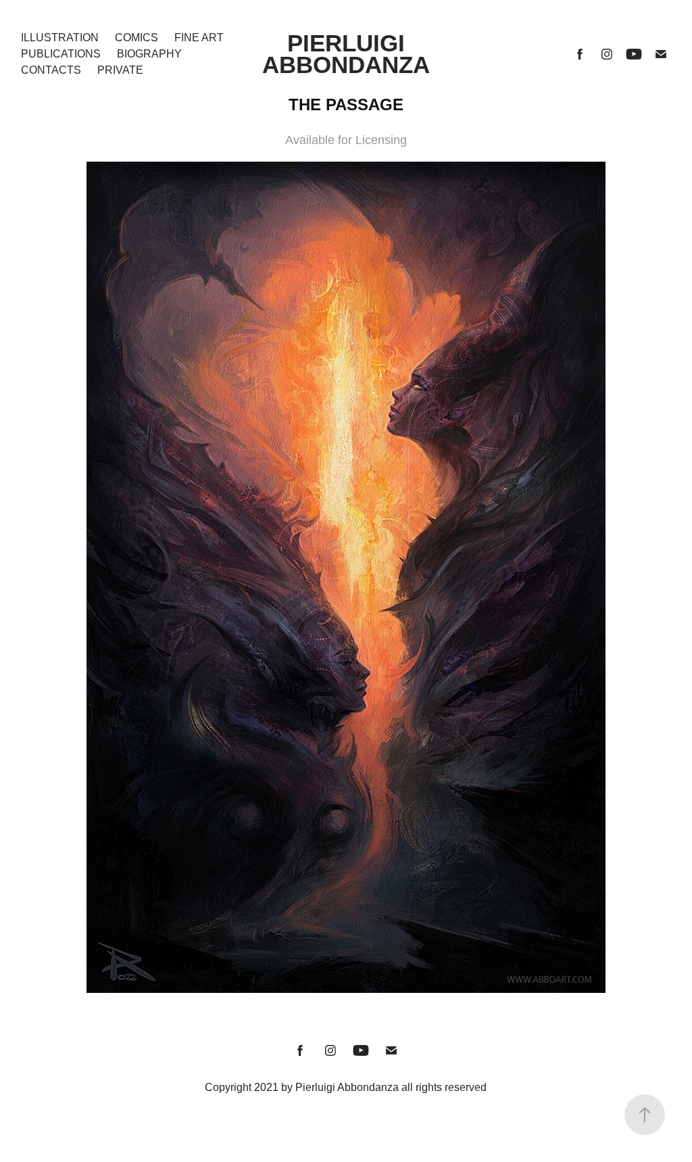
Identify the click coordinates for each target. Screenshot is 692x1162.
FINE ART (199, 37)
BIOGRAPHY (149, 54)
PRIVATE (120, 70)
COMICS (136, 37)
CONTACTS (51, 70)
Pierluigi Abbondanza (346, 54)
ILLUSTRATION (60, 37)
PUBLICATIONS (61, 54)
